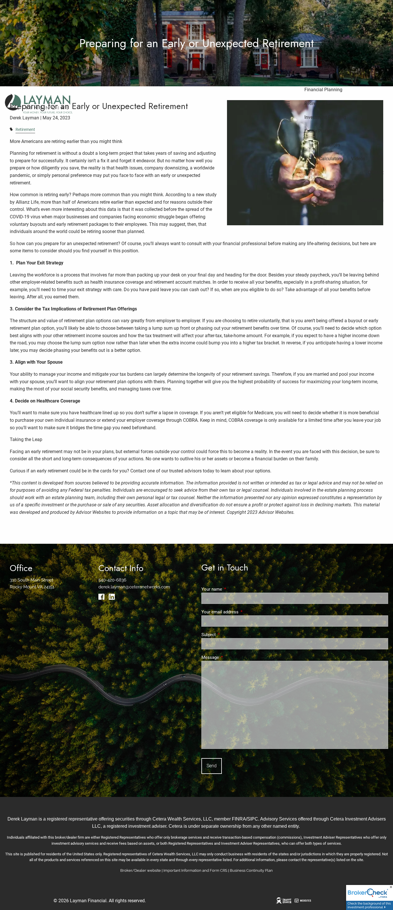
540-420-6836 (112, 580)
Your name (232, 589)
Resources (329, 145)
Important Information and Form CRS (195, 870)
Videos (358, 158)
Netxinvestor (335, 200)
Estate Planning (320, 131)
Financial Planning (323, 89)
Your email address (240, 612)
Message (230, 657)
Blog (379, 158)
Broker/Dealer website (140, 870)
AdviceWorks (370, 200)
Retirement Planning (325, 103)
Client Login (335, 186)
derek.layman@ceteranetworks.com (134, 587)
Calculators (330, 158)
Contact (376, 172)
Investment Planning (325, 117)
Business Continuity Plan (251, 870)
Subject (229, 634)
